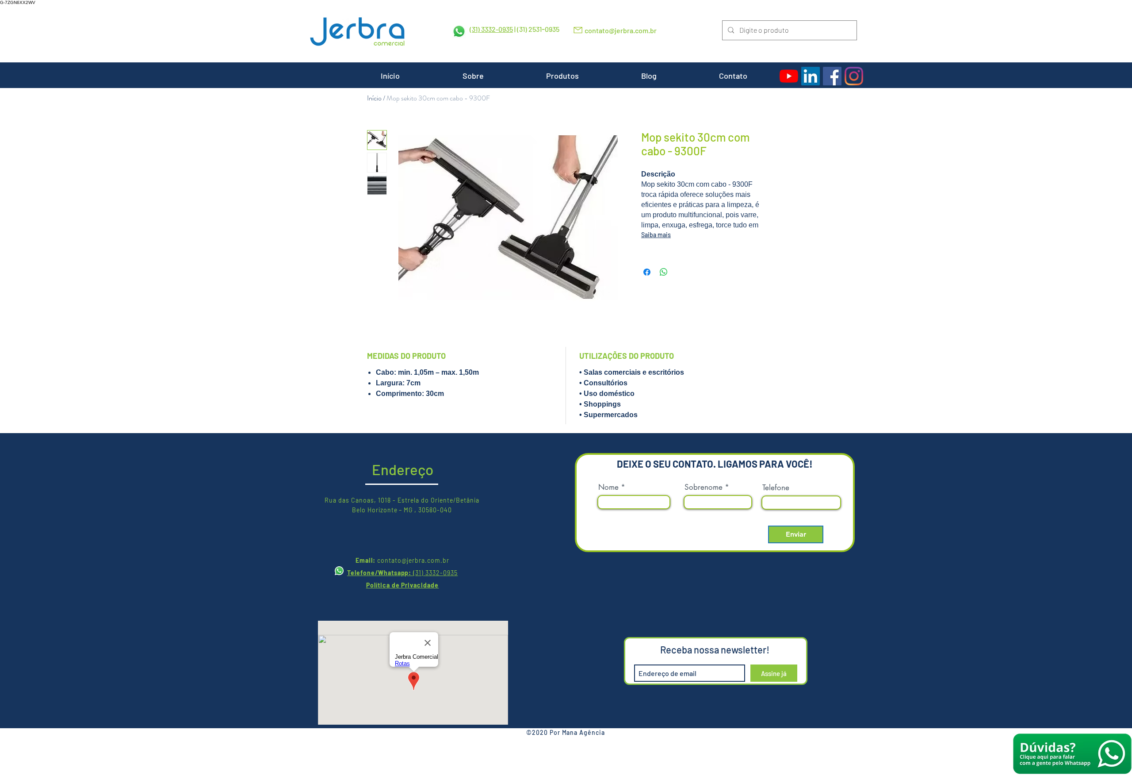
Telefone (775, 488)
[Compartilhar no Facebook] (647, 272)
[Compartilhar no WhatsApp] (663, 272)
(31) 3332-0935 (491, 29)
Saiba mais (656, 234)
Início (374, 98)
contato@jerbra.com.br (621, 30)
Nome (608, 487)
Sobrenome (704, 487)
